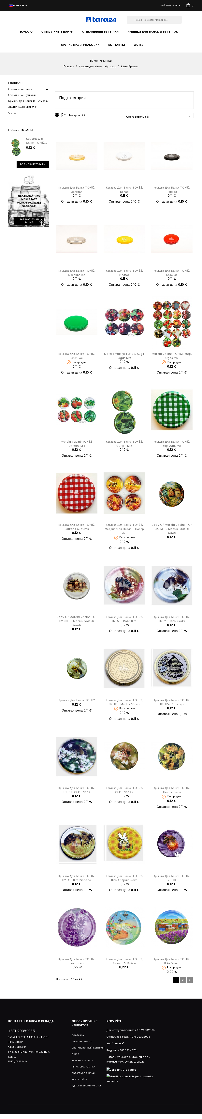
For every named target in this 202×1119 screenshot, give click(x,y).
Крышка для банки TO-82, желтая (124, 273)
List (63, 115)
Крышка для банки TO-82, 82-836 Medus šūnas (124, 702)
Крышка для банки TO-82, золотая (76, 190)
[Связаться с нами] (28, 200)
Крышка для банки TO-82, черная (172, 190)
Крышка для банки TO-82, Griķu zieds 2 (124, 790)
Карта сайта (80, 1079)
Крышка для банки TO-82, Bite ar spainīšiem (124, 878)
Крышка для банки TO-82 (77, 700)
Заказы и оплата (82, 1060)
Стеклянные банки (57, 32)
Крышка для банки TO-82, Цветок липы (172, 790)
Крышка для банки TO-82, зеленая (76, 356)
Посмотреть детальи (77, 179)
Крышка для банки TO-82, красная (172, 273)
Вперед (189, 980)
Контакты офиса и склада (31, 1021)
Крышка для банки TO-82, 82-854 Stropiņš (172, 702)
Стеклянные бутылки (100, 32)
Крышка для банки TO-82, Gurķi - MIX (124, 444)
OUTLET (139, 45)
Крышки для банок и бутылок (152, 32)
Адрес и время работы (86, 1085)
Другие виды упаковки (80, 45)
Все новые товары (33, 164)
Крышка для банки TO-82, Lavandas (76, 961)
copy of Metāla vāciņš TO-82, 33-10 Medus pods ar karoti (172, 529)
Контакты (116, 45)
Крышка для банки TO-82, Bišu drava (172, 961)
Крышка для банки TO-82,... (37, 141)
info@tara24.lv (18, 1061)
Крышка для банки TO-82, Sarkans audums (76, 527)
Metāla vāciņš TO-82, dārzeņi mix (77, 444)
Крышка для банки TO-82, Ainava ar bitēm (124, 961)
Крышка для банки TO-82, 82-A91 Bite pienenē (76, 878)
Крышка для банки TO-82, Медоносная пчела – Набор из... (124, 529)
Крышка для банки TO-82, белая (124, 190)
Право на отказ (82, 1041)
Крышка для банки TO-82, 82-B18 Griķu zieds (76, 790)
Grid (57, 115)
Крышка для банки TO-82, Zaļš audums (172, 444)
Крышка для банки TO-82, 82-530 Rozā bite (124, 619)
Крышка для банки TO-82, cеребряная (76, 273)
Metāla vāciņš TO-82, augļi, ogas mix (124, 356)
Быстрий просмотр (93, 133)
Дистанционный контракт (88, 1047)
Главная (15, 83)
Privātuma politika (83, 1066)
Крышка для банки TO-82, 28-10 (172, 878)
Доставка (78, 1035)
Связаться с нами (83, 1073)
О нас (75, 1054)
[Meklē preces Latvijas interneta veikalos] (132, 1079)
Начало (26, 32)
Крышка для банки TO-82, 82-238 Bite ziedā (172, 619)
